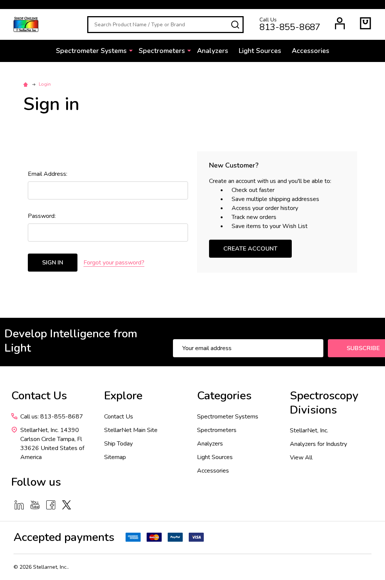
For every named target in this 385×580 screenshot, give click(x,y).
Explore (123, 395)
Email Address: (47, 174)
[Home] (26, 84)
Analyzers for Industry (318, 444)
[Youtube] (35, 505)
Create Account (250, 249)
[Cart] (365, 23)
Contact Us (118, 416)
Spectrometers (162, 50)
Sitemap (115, 457)
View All (301, 457)
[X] (66, 505)
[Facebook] (51, 505)
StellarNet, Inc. (309, 430)
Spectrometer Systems (91, 50)
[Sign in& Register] (340, 23)
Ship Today (118, 444)
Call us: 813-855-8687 (51, 416)
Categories (224, 395)
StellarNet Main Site (131, 430)
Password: (42, 216)
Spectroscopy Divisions (324, 403)
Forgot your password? (113, 262)
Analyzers (212, 50)
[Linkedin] (19, 505)
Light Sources (260, 50)
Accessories (310, 50)
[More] (131, 50)
